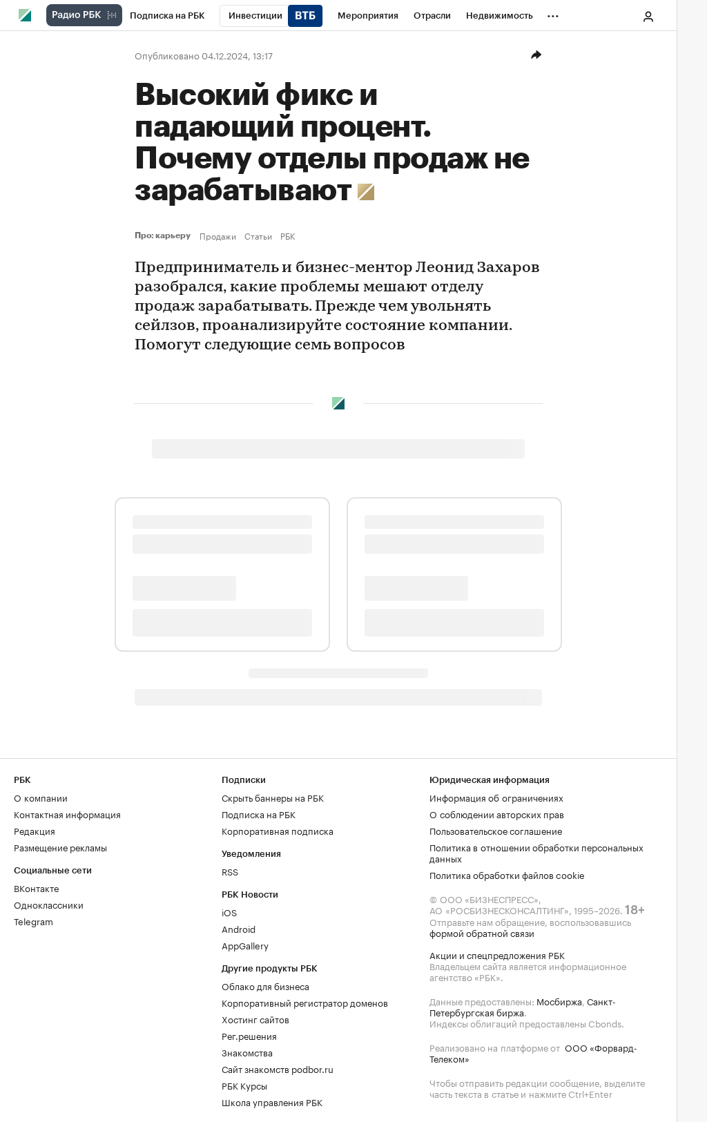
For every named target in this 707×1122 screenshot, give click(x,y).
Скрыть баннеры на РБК (273, 797)
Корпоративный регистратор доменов (305, 1002)
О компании (41, 797)
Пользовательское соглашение (495, 830)
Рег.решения (249, 1035)
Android (238, 928)
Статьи (258, 235)
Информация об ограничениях (496, 797)
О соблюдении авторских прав (496, 813)
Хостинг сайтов (255, 1018)
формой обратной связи (481, 932)
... (553, 13)
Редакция (34, 830)
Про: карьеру (164, 235)
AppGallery (245, 944)
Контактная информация (67, 813)
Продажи (218, 235)
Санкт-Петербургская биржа (522, 1006)
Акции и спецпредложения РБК (497, 954)
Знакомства (247, 1051)
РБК (287, 235)
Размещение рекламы (60, 846)
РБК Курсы (244, 1085)
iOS (229, 911)
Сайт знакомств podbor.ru (277, 1068)
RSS (230, 871)
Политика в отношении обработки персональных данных (536, 852)
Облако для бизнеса (265, 985)
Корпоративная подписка (277, 830)
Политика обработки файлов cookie (507, 874)
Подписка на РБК (259, 813)
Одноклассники (49, 904)
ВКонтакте (36, 887)
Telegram (33, 920)
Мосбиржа (559, 1000)
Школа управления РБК (272, 1101)
